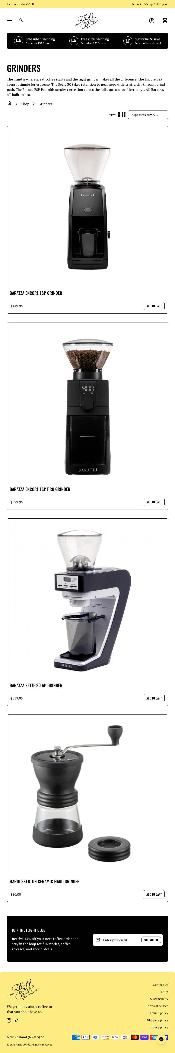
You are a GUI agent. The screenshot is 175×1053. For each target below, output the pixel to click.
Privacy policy (158, 1027)
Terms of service (157, 1006)
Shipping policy (157, 1020)
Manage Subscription (156, 4)
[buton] (26, 1037)
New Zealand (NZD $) (26, 1037)
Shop (25, 103)
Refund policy (159, 1013)
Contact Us (160, 985)
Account (136, 4)
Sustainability (159, 999)
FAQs (164, 992)
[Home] (87, 20)
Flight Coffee (23, 1044)
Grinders (45, 103)
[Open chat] (161, 1039)
